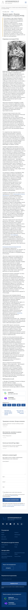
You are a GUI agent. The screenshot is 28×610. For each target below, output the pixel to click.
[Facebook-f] (14, 523)
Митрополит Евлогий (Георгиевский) (12, 246)
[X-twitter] (17, 523)
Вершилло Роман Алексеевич (5, 553)
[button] (5, 405)
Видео (2, 534)
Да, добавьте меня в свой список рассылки (13, 492)
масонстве (19, 313)
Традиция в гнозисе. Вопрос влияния (14, 421)
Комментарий (6, 461)
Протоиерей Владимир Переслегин (6, 557)
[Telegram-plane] (6, 523)
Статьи (16, 536)
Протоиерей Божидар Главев (20, 553)
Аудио (2, 532)
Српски (16, 544)
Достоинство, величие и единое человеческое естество (12, 432)
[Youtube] (10, 523)
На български (4, 544)
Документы (9, 7)
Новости (16, 532)
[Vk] (2, 523)
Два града (3, 536)
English (3, 546)
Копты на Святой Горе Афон (11, 443)
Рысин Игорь (18, 556)
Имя (4, 476)
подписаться (13, 495)
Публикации (17, 534)
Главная (3, 7)
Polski (16, 546)
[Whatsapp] (21, 523)
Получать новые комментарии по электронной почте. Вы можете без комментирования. (14, 495)
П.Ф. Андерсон (14, 234)
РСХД (12, 11)
